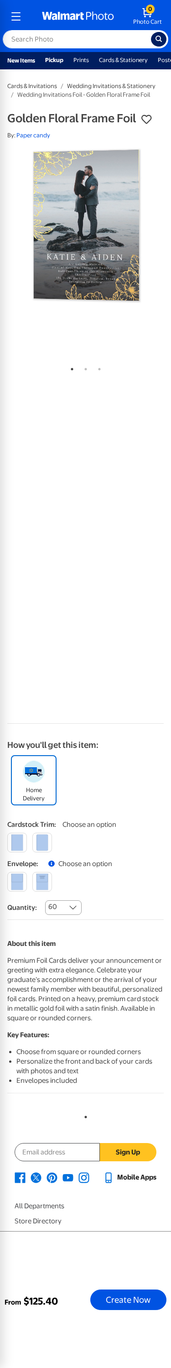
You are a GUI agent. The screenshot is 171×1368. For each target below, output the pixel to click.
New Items (21, 60)
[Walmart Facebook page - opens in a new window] (20, 1177)
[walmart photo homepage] (78, 16)
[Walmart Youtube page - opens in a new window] (67, 1177)
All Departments (39, 1206)
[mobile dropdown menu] (16, 16)
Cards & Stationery (123, 60)
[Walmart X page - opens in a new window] (36, 1177)
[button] (146, 119)
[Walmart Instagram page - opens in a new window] (83, 1177)
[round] (42, 842)
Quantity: (22, 907)
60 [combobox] (52, 907)
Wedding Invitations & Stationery (111, 86)
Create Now (128, 1300)
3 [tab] (97, 367)
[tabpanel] (85, 226)
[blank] (17, 882)
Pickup (54, 60)
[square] (17, 842)
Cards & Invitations (32, 86)
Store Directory (38, 1221)
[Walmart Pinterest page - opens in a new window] (52, 1177)
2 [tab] (83, 367)
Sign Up (128, 1152)
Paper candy (33, 135)
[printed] (42, 882)
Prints (81, 60)
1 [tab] (70, 367)
